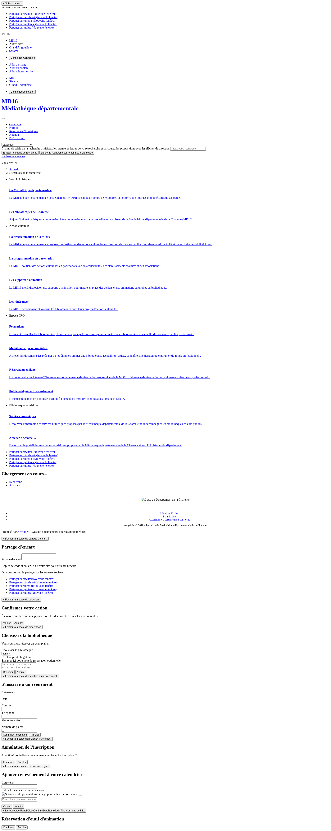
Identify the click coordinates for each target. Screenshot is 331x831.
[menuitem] (13, 40)
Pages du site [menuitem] (17, 138)
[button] (21, 7)
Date (4, 698)
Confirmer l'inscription (15, 734)
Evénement (8, 692)
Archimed (23, 531)
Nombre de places (12, 726)
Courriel (6, 705)
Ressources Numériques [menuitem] (23, 131)
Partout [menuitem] (13, 127)
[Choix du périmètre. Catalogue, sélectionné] (3, 118)
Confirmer (8, 762)
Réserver (8, 672)
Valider (7, 623)
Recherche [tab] (15, 482)
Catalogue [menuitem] (15, 124)
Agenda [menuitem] (14, 134)
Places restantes (11, 720)
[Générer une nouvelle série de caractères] (80, 795)
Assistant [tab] (14, 485)
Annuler (18, 623)
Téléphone (8, 712)
